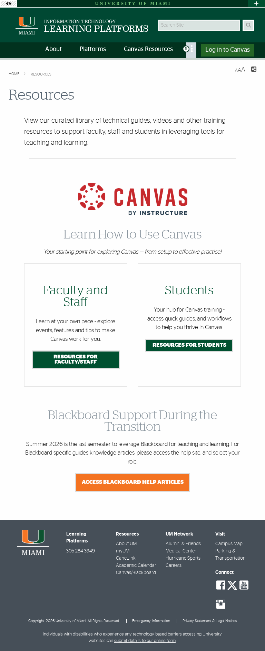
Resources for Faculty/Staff (75, 359)
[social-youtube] (243, 585)
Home (14, 74)
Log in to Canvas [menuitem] (227, 50)
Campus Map (229, 543)
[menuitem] (191, 50)
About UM (126, 543)
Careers (173, 565)
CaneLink (126, 558)
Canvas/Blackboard (136, 572)
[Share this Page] (253, 70)
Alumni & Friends (183, 543)
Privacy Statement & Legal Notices (210, 621)
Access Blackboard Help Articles (133, 482)
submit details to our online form (145, 641)
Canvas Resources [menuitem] (148, 49)
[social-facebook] (220, 585)
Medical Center (181, 551)
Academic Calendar (136, 565)
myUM (122, 551)
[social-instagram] (220, 604)
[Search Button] (248, 25)
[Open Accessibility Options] (8, 3)
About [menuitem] (53, 49)
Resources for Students (189, 345)
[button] (250, 631)
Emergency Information (151, 621)
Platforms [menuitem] (93, 49)
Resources (41, 74)
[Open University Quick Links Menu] (256, 3)
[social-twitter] (232, 584)
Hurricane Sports (183, 558)
